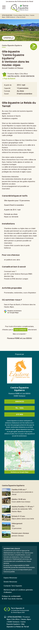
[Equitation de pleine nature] (19, 492)
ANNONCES (19, 402)
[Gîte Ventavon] (19, 526)
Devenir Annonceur (10, 582)
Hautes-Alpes (26, 619)
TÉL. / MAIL (19, 408)
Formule (7, 91)
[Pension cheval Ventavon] (19, 534)
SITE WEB (19, 414)
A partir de (7, 85)
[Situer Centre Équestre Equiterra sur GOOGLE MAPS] (19, 455)
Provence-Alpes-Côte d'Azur (21, 15)
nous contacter (20, 330)
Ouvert (6, 94)
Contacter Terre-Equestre (13, 586)
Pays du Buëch (21, 17)
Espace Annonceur (10, 578)
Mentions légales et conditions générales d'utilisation (18, 591)
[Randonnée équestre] (19, 509)
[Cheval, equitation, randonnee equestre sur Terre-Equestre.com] (19, 8)
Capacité (7, 88)
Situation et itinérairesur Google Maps (14, 311)
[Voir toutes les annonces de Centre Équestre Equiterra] (19, 370)
